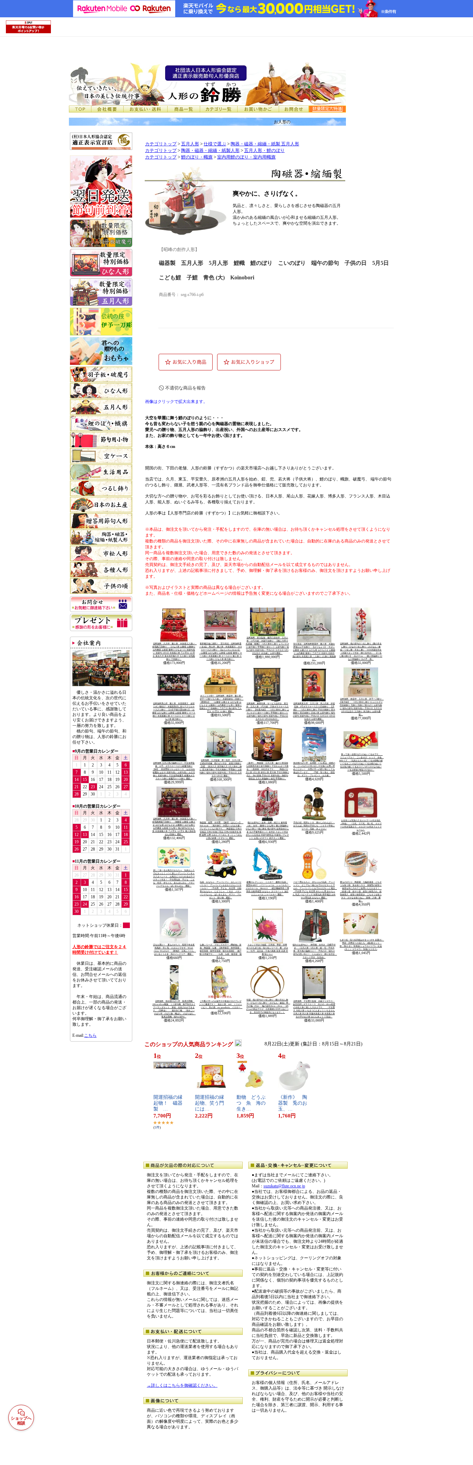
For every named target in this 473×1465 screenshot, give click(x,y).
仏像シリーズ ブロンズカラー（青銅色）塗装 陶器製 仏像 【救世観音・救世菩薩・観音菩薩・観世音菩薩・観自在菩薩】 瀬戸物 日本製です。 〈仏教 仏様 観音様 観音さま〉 (220, 951)
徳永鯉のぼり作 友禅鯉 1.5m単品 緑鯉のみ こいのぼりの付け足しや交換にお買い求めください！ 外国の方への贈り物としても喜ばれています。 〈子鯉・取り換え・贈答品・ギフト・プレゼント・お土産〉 (314, 769)
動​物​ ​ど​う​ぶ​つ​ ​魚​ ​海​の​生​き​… (251, 1103)
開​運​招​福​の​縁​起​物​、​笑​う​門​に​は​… (209, 1103)
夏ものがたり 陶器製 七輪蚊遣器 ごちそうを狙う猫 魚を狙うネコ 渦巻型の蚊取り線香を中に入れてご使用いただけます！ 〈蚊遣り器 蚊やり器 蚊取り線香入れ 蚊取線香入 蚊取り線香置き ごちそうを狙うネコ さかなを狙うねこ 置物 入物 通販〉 (361, 891)
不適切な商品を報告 (185, 387)
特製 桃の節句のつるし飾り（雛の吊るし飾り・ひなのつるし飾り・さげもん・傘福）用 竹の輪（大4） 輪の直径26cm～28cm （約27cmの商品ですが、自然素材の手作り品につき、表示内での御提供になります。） (268, 1006)
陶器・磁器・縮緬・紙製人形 (210, 150)
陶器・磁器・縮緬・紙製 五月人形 (265, 144)
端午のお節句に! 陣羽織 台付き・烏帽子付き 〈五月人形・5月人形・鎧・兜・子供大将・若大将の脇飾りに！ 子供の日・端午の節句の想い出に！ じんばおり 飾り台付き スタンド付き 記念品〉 (315, 951)
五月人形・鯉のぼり (264, 150)
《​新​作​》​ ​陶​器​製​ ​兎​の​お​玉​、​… (292, 1103)
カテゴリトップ (161, 144)
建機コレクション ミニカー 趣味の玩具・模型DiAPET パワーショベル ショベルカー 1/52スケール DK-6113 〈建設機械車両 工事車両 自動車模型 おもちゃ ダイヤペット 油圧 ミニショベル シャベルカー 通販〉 (268, 888)
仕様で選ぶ (215, 144)
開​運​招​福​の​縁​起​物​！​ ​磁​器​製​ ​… (167, 1103)
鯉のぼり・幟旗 (197, 157)
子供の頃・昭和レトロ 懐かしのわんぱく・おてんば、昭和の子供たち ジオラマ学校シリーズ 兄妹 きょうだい (314, 825)
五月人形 (190, 144)
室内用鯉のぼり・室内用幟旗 (246, 157)
